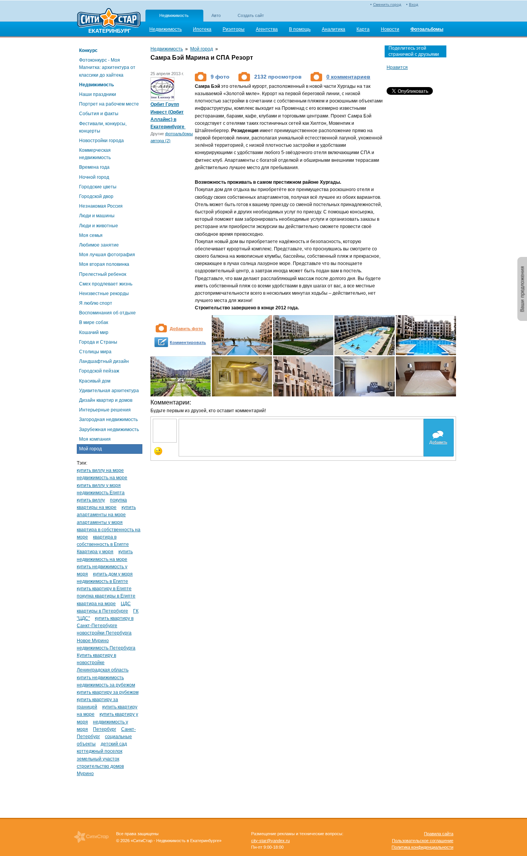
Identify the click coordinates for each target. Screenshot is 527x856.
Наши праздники (97, 94)
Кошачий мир (93, 332)
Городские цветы (98, 187)
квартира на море (96, 603)
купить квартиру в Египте (104, 588)
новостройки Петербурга (104, 633)
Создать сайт (251, 15)
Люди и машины (97, 215)
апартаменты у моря (100, 522)
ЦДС (126, 603)
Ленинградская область (102, 670)
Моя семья (91, 235)
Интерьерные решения (105, 410)
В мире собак (93, 322)
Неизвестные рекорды (104, 293)
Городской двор (96, 196)
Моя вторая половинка (104, 264)
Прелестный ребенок (102, 274)
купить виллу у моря (99, 485)
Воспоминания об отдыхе (107, 313)
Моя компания (95, 439)
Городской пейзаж (99, 371)
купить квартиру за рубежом (108, 692)
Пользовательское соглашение (422, 840)
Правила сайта (438, 833)
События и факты (98, 113)
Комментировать (188, 342)
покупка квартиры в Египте (106, 596)
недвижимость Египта (101, 492)
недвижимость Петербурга (106, 648)
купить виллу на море (100, 470)
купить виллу (91, 500)
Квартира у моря (95, 551)
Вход (413, 4)
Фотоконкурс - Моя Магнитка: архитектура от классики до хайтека (107, 67)
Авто (216, 15)
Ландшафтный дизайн (104, 361)
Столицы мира (95, 351)
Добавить (438, 442)
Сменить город (387, 4)
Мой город (90, 448)
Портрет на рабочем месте (109, 104)
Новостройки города (101, 140)
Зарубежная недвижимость (109, 429)
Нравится (397, 67)
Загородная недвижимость (108, 419)
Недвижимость (174, 15)
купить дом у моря (113, 574)
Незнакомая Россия (101, 206)
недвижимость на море (102, 477)
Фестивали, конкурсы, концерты (103, 127)
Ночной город (94, 177)
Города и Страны (98, 342)
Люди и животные (98, 225)
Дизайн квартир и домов (105, 400)
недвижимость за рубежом (106, 685)
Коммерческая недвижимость (95, 154)
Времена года (94, 167)
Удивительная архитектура (109, 390)
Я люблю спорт (95, 303)
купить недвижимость (100, 677)
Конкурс (88, 50)
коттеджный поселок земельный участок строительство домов (100, 759)
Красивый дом (94, 381)
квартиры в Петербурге (102, 611)
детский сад (114, 744)
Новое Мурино (93, 640)
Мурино (85, 773)
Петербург (104, 729)
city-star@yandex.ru (270, 840)
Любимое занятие (99, 245)
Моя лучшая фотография (107, 254)
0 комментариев (348, 77)
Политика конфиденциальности (422, 847)
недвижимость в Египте (102, 581)
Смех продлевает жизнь (105, 284)
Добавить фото (186, 328)
